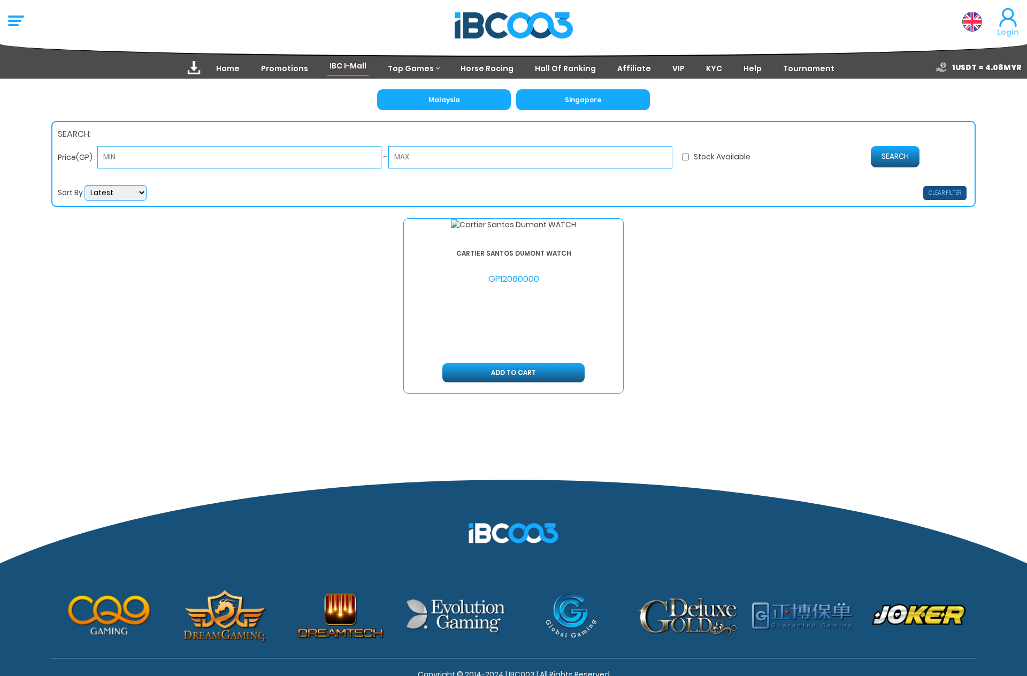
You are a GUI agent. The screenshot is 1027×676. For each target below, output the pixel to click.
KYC (714, 68)
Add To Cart (513, 372)
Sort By (71, 192)
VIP (678, 68)
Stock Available (722, 156)
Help (753, 68)
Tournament (808, 68)
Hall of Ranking (565, 68)
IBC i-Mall (347, 65)
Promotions (284, 68)
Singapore (583, 99)
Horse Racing (487, 68)
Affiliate (634, 68)
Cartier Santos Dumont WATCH (513, 252)
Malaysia (444, 99)
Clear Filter (945, 193)
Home (228, 68)
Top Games (411, 68)
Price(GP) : (77, 156)
